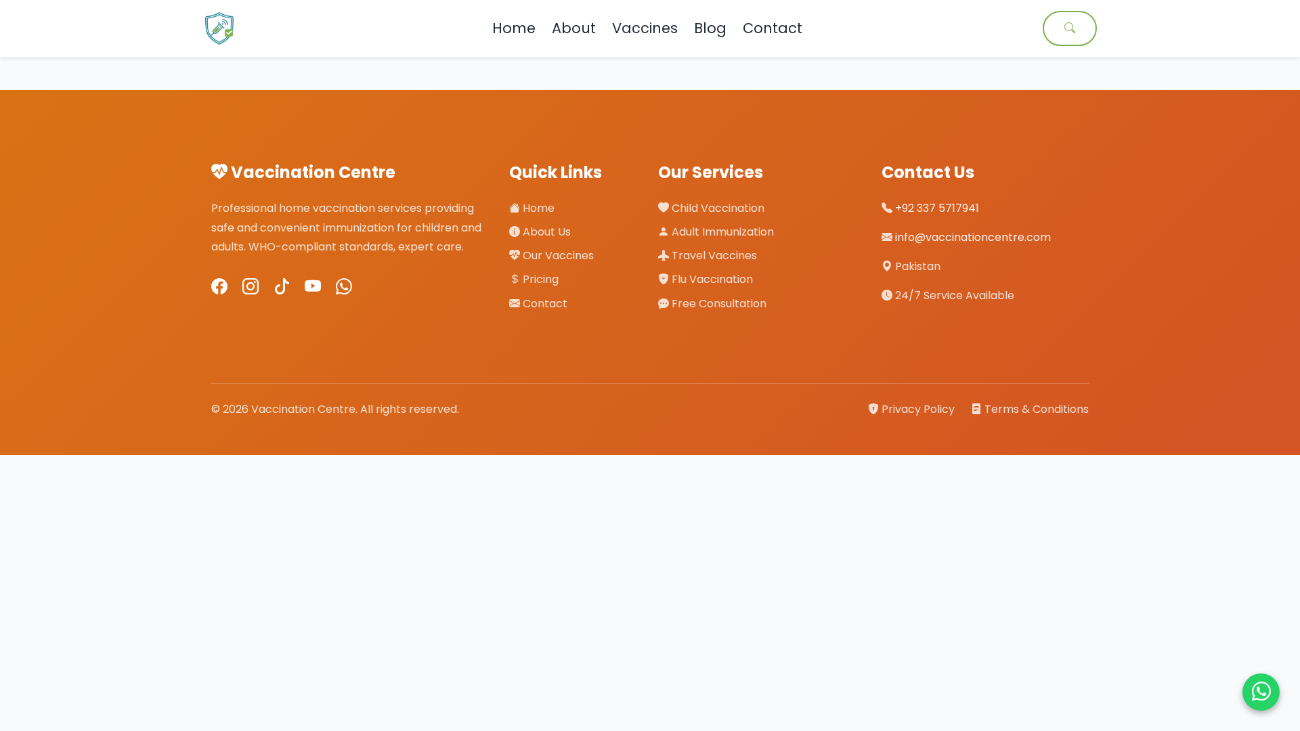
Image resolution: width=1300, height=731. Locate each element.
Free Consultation (717, 303)
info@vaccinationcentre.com (973, 237)
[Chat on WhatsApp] (1261, 692)
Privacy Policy (918, 409)
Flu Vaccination (711, 279)
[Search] (1070, 28)
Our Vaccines (557, 255)
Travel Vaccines (713, 255)
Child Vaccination (716, 208)
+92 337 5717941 (937, 208)
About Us (545, 232)
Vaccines (645, 28)
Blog (710, 28)
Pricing (539, 279)
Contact (772, 28)
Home (514, 28)
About (574, 28)
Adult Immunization (721, 232)
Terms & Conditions (1035, 409)
